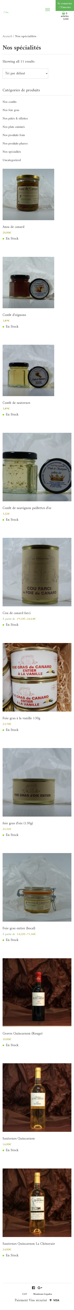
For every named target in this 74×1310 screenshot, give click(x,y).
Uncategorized (12, 160)
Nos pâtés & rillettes (15, 118)
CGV (24, 1294)
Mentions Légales (42, 1294)
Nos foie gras (11, 110)
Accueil (7, 36)
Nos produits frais (14, 135)
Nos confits (10, 102)
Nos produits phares (15, 143)
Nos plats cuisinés (14, 127)
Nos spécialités (12, 152)
